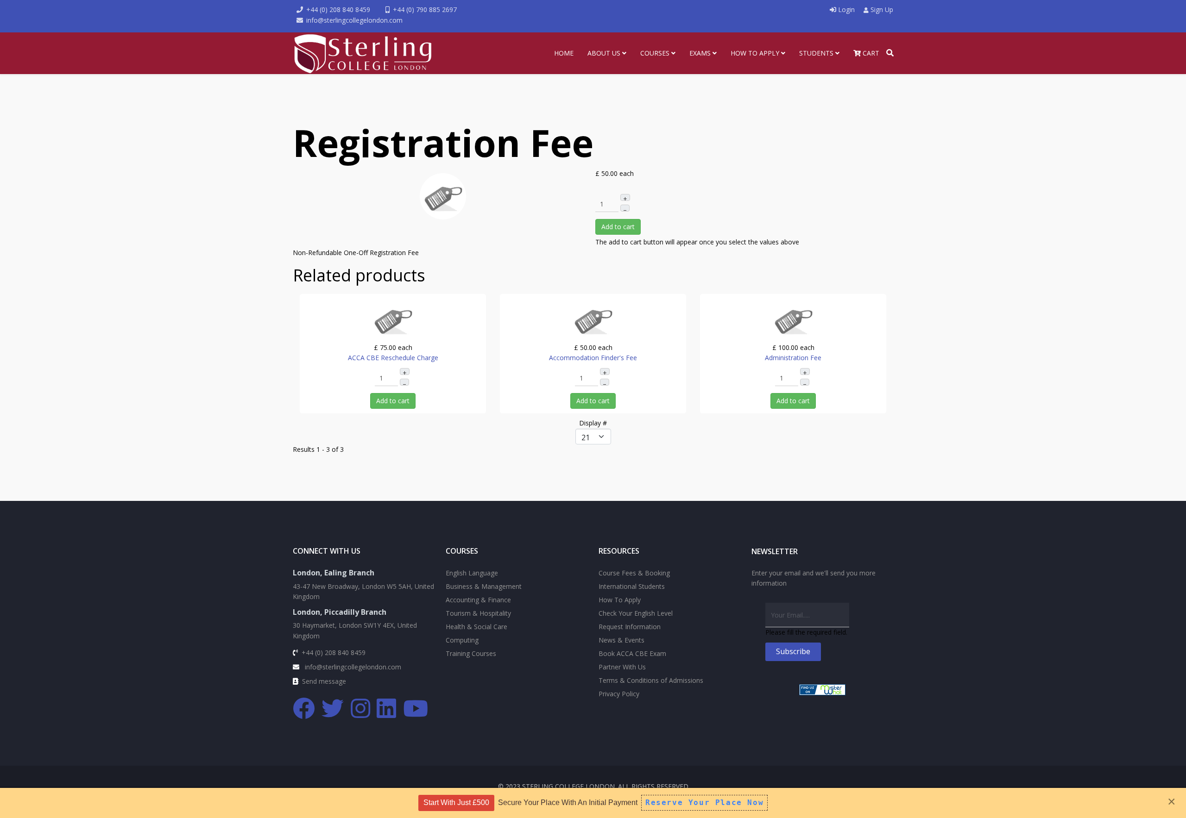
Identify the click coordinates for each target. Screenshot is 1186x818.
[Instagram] (361, 709)
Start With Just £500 (456, 802)
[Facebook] (304, 709)
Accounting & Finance (478, 599)
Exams (700, 53)
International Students (632, 586)
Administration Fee (793, 357)
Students (816, 53)
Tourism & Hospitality (478, 613)
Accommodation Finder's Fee (593, 357)
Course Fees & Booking (634, 572)
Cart (870, 53)
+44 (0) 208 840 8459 (338, 9)
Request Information (630, 626)
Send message (324, 681)
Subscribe (793, 651)
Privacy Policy (619, 693)
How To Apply (755, 53)
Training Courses (471, 653)
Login (846, 9)
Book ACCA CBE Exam (632, 653)
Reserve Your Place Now (704, 802)
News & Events (621, 640)
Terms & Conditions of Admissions (651, 680)
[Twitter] (333, 709)
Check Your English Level (636, 613)
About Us (603, 53)
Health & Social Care (476, 626)
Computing (462, 640)
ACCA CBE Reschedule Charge (393, 357)
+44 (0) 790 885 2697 (425, 9)
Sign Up (881, 9)
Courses (654, 53)
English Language (472, 572)
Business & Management (484, 586)
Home (564, 53)
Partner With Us (622, 666)
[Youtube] (416, 709)
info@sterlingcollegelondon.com (354, 20)
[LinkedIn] (387, 709)
